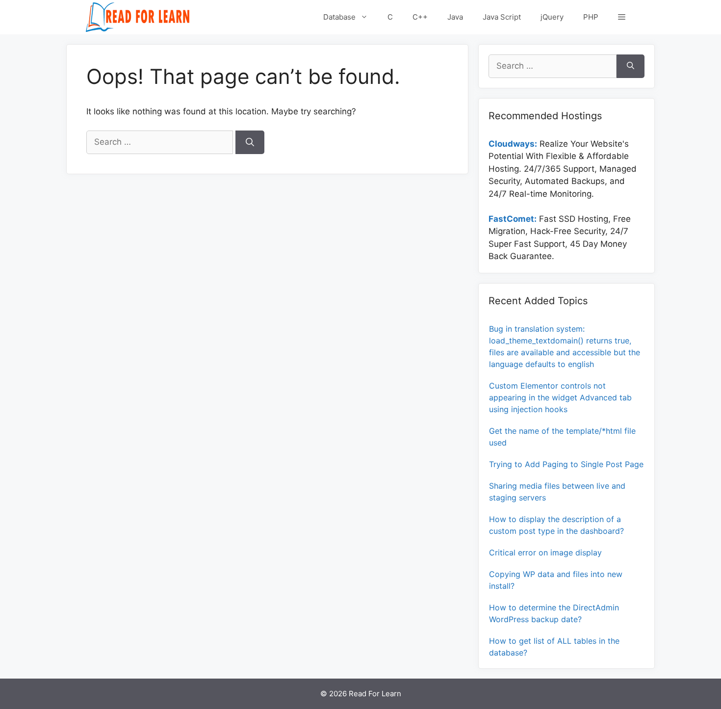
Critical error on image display (545, 552)
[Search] (249, 142)
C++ (420, 17)
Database (339, 17)
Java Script (502, 17)
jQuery (552, 17)
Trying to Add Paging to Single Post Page (566, 464)
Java (455, 17)
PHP (590, 17)
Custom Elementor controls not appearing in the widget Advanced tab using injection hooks (560, 397)
